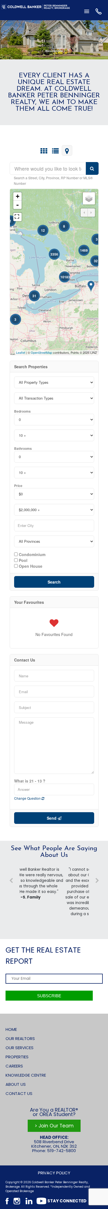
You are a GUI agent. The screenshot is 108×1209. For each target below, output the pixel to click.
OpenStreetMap (41, 352)
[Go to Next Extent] (91, 212)
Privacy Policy (54, 1173)
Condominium (31, 554)
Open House (30, 565)
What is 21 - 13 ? (29, 781)
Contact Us (19, 1093)
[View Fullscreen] (17, 217)
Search (54, 582)
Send (52, 818)
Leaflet (20, 352)
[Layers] (89, 198)
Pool (22, 559)
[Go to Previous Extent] (84, 212)
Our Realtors (20, 1038)
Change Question (28, 798)
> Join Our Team (54, 1125)
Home (11, 1029)
